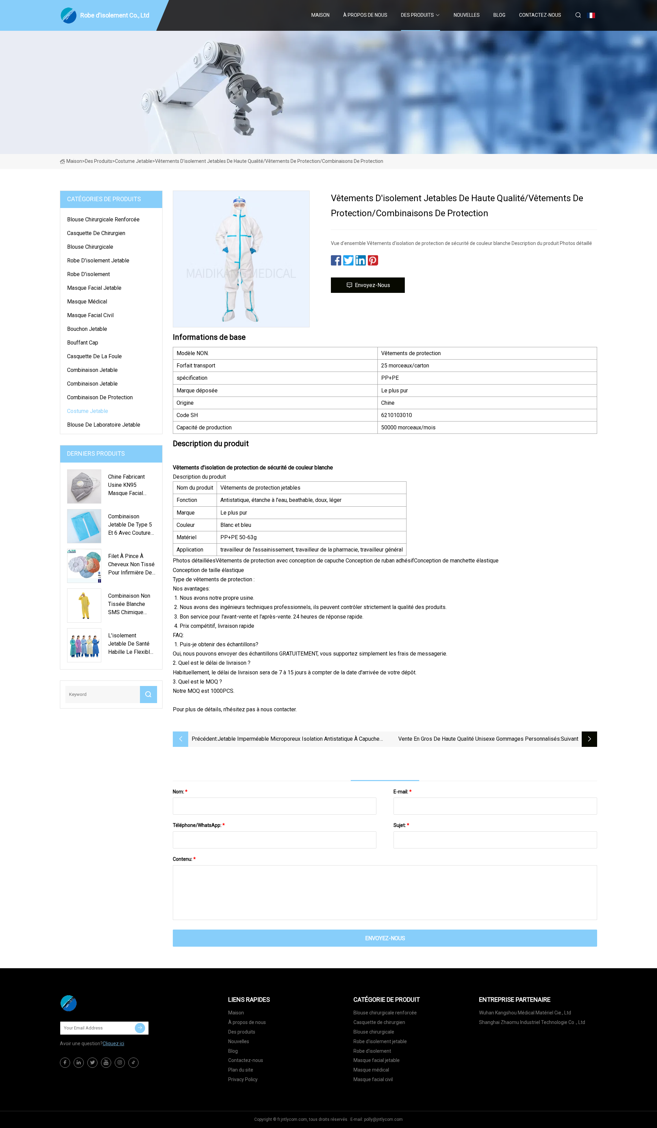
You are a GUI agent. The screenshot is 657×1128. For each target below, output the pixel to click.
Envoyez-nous (372, 285)
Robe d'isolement (88, 274)
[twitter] (92, 1063)
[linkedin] (79, 1063)
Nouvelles (467, 15)
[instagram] (120, 1063)
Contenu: (184, 859)
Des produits (417, 15)
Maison (320, 15)
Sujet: (401, 825)
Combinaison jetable (92, 370)
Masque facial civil (90, 315)
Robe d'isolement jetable (98, 260)
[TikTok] (133, 1063)
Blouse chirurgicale (90, 247)
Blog (499, 15)
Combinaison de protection (100, 397)
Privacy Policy (243, 1079)
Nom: (180, 791)
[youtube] (106, 1063)
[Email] (140, 1028)
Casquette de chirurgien (96, 233)
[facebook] (65, 1063)
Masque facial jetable (94, 288)
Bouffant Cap (82, 342)
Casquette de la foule (94, 356)
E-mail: (403, 791)
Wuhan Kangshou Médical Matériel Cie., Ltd (525, 1012)
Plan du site (240, 1070)
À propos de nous (365, 15)
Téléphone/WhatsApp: (199, 825)
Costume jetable (133, 161)
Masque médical (87, 301)
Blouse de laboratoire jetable (103, 425)
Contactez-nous (540, 15)
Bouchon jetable (87, 329)
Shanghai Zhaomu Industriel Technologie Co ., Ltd (532, 1022)
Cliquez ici (113, 1043)
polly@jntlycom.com (383, 1119)
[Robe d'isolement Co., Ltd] (94, 1003)
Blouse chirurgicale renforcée (103, 219)
